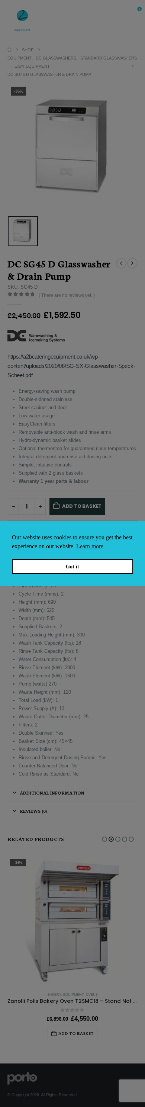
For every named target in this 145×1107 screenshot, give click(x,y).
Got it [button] (72, 566)
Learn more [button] (89, 546)
